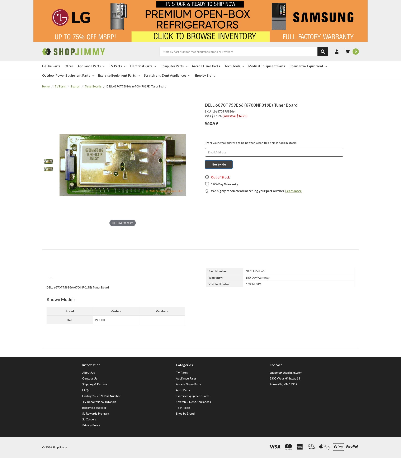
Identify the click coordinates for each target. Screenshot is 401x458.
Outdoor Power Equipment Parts (66, 75)
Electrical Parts (141, 66)
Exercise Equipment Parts (117, 75)
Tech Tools (232, 66)
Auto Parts (183, 390)
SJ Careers (89, 419)
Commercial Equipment (306, 66)
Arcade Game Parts (206, 66)
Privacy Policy (91, 425)
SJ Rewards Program (95, 413)
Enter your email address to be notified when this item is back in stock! (251, 142)
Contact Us (89, 378)
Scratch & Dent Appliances (193, 402)
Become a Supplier (94, 407)
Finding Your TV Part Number (101, 396)
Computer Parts (172, 66)
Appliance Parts (89, 66)
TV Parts (115, 66)
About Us (88, 372)
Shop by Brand (204, 75)
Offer (69, 66)
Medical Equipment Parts (266, 66)
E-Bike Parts (51, 66)
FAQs (86, 390)
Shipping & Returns (95, 384)
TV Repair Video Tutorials (99, 402)
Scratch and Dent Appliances (165, 75)
